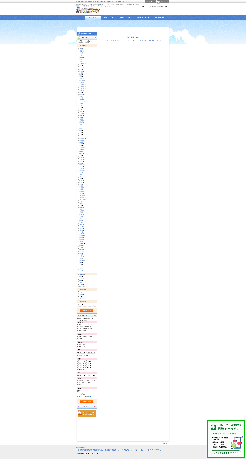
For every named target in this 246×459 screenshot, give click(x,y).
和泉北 (81, 57)
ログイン (150, 1)
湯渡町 (81, 214)
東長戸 (81, 161)
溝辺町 (81, 186)
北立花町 (81, 84)
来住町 (81, 78)
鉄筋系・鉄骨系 (88, 336)
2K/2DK (89, 363)
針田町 (81, 157)
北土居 (81, 270)
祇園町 (81, 98)
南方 (80, 282)
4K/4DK (89, 367)
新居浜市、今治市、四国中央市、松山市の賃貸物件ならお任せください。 (95, 6)
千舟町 (81, 128)
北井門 (81, 266)
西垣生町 (81, 149)
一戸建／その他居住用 (85, 326)
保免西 (81, 230)
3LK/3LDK (81, 367)
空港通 (81, 100)
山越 (80, 209)
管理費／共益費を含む (85, 355)
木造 (80, 336)
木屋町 (81, 94)
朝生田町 (81, 50)
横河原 (81, 284)
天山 (80, 241)
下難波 (81, 255)
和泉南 (81, 249)
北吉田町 (81, 90)
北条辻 (81, 260)
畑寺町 (81, 153)
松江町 (81, 182)
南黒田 (81, 298)
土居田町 (81, 138)
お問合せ (87, 413)
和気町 (81, 224)
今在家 (81, 245)
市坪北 (81, 232)
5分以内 (87, 380)
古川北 (81, 236)
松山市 (81, 45)
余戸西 (81, 216)
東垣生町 (81, 165)
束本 (80, 132)
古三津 (81, 226)
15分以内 (88, 382)
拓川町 (81, 123)
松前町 (81, 180)
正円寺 (81, 113)
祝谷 (80, 61)
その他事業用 (82, 330)
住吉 (80, 117)
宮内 (80, 304)
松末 (80, 184)
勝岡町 (81, 73)
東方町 (81, 159)
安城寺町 (81, 52)
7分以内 (93, 380)
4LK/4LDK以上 (83, 369)
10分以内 (81, 382)
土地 (91, 328)
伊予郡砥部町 (83, 301)
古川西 (81, 237)
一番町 (81, 59)
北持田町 (81, 88)
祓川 (80, 155)
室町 (80, 205)
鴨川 (80, 75)
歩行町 (81, 71)
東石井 (81, 247)
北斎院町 (81, 82)
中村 (80, 146)
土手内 (81, 257)
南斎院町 (81, 197)
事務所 (85, 328)
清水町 (81, 111)
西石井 (81, 243)
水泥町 (81, 188)
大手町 (81, 67)
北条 (80, 259)
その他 (81, 338)
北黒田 (81, 292)
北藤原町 (81, 86)
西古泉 (81, 294)
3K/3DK (89, 365)
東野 (80, 163)
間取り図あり (82, 344)
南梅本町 (81, 191)
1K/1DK (89, 361)
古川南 (81, 239)
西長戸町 (81, 147)
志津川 (81, 278)
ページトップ (166, 443)
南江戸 (81, 193)
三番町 (81, 109)
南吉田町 (81, 199)
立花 (80, 126)
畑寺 (80, 151)
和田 (80, 262)
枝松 (80, 65)
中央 (80, 130)
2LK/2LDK (81, 365)
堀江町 (81, 176)
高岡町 (81, 119)
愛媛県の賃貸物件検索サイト (83, 447)
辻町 (80, 134)
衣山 (80, 92)
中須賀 (81, 144)
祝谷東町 (81, 63)
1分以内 (81, 380)
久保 (80, 253)
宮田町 (81, 201)
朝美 (80, 48)
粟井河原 (81, 251)
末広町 (81, 115)
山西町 (81, 211)
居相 (80, 264)
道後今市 (81, 140)
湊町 (80, 190)
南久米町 (81, 195)
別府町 (81, 174)
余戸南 (81, 220)
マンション (82, 324)
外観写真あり (82, 346)
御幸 (80, 203)
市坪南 (81, 234)
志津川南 (81, 286)
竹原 (80, 124)
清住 (80, 96)
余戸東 (81, 218)
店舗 (80, 328)
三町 (80, 107)
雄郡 (80, 213)
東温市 (81, 274)
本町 (80, 178)
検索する (87, 310)
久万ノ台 (81, 101)
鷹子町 (81, 121)
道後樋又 (81, 142)
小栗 (80, 69)
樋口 (80, 280)
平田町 (81, 168)
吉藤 (80, 222)
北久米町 (81, 80)
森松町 (81, 207)
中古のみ (87, 396)
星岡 (80, 268)
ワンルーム (82, 361)
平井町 (81, 167)
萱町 (80, 77)
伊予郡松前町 (83, 290)
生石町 (81, 54)
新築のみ (81, 396)
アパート (89, 324)
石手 (80, 55)
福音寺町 (81, 170)
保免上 (81, 228)
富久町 (81, 136)
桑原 (80, 103)
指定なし (81, 384)
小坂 (80, 105)
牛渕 (80, 276)
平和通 (81, 172)
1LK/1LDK (81, 363)
